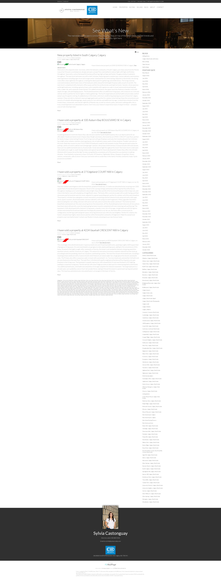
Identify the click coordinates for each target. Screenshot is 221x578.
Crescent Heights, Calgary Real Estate (94, 284)
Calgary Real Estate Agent (82, 282)
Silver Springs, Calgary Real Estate (76, 292)
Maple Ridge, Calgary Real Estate (150, 403)
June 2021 (145, 230)
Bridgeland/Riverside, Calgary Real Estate (114, 281)
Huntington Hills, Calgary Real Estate (111, 287)
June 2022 (145, 200)
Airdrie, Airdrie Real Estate (68, 280)
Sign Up (66, 1)
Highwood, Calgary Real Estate (89, 287)
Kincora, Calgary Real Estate (86, 288)
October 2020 (146, 250)
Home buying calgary (100, 287)
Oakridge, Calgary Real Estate (79, 290)
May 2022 (145, 202)
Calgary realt (102, 282)
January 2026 (146, 95)
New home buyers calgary (117, 289)
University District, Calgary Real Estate (105, 293)
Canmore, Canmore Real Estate (125, 282)
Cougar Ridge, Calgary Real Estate (80, 284)
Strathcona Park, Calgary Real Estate (64, 293)
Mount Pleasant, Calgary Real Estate (94, 289)
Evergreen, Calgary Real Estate (103, 286)
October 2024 (146, 133)
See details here (105, 132)
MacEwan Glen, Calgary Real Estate (122, 288)
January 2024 (146, 158)
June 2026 (145, 81)
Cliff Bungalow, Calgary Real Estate (95, 283)
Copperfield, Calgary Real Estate (66, 284)
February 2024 (146, 155)
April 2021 (145, 236)
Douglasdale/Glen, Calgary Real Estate (152, 348)
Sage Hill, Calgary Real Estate (121, 291)
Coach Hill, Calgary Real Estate (108, 283)
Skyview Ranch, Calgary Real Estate (90, 292)
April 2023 (145, 180)
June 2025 (145, 111)
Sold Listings (145, 67)
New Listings (145, 61)
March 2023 (145, 183)
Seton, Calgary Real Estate (132, 291)
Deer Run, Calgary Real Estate (120, 284)
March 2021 (145, 238)
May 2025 (145, 114)
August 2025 (145, 106)
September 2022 (146, 194)
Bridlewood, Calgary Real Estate (128, 281)
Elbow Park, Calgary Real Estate (79, 286)
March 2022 (145, 208)
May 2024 (145, 147)
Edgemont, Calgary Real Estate (69, 176)
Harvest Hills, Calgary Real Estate (128, 286)
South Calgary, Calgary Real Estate (70, 59)
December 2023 (146, 161)
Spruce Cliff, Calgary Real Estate (132, 292)
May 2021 (145, 233)
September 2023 (146, 167)
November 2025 (146, 97)
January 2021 (146, 244)
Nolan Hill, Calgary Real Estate (67, 290)
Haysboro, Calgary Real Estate (63, 287)
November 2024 (146, 131)
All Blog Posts (146, 56)
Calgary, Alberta (115, 282)
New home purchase (147, 423)
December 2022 (146, 189)
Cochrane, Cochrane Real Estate (120, 283)
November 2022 (146, 191)
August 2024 (145, 139)
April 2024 (145, 150)
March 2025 (145, 120)
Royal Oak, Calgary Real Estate (86, 291)
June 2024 (145, 144)
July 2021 (145, 227)
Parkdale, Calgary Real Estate (105, 290)
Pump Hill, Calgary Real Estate (117, 290)
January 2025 (146, 125)
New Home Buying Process (127, 289)
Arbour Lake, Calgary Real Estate (92, 280)
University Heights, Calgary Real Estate (121, 293)
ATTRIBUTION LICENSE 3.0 (119, 568)
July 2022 (145, 197)
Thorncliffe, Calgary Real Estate (78, 293)
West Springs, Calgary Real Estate (81, 295)
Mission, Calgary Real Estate (81, 289)
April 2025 (145, 117)
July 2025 (145, 108)
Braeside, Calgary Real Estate (87, 281)
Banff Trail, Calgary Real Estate (118, 280)
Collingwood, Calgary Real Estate (150, 331)
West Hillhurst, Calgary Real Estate (67, 295)
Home (115, 7)
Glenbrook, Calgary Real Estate (116, 286)
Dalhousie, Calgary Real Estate (108, 284)
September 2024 (146, 136)
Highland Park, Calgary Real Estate (76, 287)
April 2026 (145, 86)
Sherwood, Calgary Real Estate (63, 292)
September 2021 (146, 222)
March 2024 (145, 153)
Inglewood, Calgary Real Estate (125, 287)
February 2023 (146, 186)
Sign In (59, 1)
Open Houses (146, 64)
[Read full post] (73, 64)
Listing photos (96, 288)
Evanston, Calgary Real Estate (91, 286)
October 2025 (146, 100)
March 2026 (145, 89)
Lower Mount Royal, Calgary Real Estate (107, 288)
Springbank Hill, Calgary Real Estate (118, 292)
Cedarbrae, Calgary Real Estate (68, 283)
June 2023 (145, 175)
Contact (160, 7)
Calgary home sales (64, 282)
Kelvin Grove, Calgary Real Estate (151, 384)
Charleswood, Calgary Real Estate (81, 283)
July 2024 (145, 142)
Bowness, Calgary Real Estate (75, 281)
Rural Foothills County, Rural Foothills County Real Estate (104, 291)
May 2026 (145, 84)
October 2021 (146, 219)
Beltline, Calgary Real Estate (129, 280)
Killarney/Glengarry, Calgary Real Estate (73, 288)
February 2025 (146, 122)
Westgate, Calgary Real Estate (94, 295)
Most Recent (145, 73)
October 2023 (146, 164)
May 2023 (145, 178)
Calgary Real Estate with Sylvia (150, 59)
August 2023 (145, 169)
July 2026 (145, 78)
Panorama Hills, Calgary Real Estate (92, 290)
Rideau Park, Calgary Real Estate (150, 442)
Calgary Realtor (109, 282)
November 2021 (146, 216)
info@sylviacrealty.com (114, 541)
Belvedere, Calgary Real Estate (63, 281)
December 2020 (146, 247)
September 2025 (146, 103)
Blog (146, 7)
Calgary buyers (146, 290)
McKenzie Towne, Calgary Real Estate (67, 289)
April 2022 (145, 205)
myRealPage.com (110, 565)
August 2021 (145, 225)
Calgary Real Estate (72, 282)
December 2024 (146, 128)
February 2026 (146, 92)
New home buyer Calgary (106, 289)
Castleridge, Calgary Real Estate (150, 315)
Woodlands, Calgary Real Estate (107, 295)
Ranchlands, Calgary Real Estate (130, 290)
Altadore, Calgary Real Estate (79, 280)
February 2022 (146, 211)
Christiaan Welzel (105, 568)
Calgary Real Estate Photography (93, 282)
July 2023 (145, 172)
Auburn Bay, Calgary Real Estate (70, 124)
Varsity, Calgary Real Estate (69, 234)
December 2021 (146, 214)
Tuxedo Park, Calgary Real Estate (91, 293)
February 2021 (146, 241)
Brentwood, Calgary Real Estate (99, 281)
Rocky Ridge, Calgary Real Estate (74, 291)
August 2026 (145, 75)
